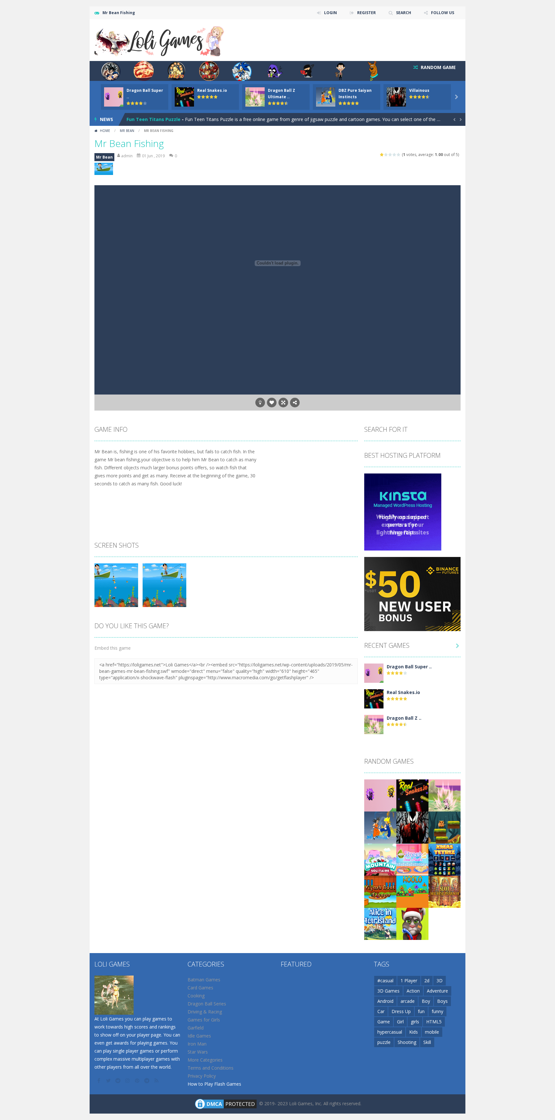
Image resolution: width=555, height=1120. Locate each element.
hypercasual (389, 1032)
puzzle (384, 1042)
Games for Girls (204, 1020)
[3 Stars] (390, 154)
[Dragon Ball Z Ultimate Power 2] (373, 724)
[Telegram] (147, 1080)
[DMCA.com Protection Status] (226, 1103)
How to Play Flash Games (214, 1084)
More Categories (205, 1060)
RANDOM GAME (437, 67)
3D (439, 980)
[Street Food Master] (412, 859)
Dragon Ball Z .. (404, 718)
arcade (408, 1001)
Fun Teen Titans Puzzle (154, 119)
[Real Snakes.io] (373, 698)
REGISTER (366, 12)
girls (415, 1022)
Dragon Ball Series (207, 1004)
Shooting (407, 1042)
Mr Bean (127, 130)
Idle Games (199, 1036)
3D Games (388, 991)
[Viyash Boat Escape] (380, 891)
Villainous (419, 90)
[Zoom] (116, 585)
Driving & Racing (205, 1012)
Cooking (196, 996)
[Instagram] (128, 1080)
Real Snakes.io (212, 90)
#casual (385, 980)
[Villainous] (412, 827)
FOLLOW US (442, 12)
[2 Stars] (386, 154)
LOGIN (330, 12)
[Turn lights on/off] (260, 402)
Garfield (196, 1028)
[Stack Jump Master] (444, 827)
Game (383, 1022)
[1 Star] (382, 154)
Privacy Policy (202, 1076)
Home (105, 130)
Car (380, 1011)
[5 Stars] (399, 154)
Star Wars (198, 1052)
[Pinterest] (138, 1080)
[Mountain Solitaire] (380, 859)
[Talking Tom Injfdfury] (412, 923)
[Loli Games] (159, 40)
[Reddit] (118, 1080)
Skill (427, 1042)
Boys (442, 1001)
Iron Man (197, 1044)
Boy (426, 1001)
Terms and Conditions (210, 1068)
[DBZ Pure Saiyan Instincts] (380, 827)
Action (413, 991)
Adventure (437, 991)
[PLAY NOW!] (113, 96)
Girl (400, 1022)
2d (426, 980)
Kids (413, 1032)
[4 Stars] (394, 154)
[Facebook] (99, 1080)
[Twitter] (109, 1080)
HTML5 (434, 1022)
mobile (432, 1032)
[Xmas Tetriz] (444, 859)
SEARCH (403, 12)
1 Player (409, 980)
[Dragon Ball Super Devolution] (373, 673)
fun (421, 1011)
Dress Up (401, 1011)
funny (437, 1011)
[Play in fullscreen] (283, 402)
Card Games (200, 988)
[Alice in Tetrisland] (380, 923)
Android (385, 1001)
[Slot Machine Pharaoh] (444, 891)
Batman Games (204, 980)
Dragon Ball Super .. (409, 667)
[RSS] (157, 1080)
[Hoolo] (412, 891)
